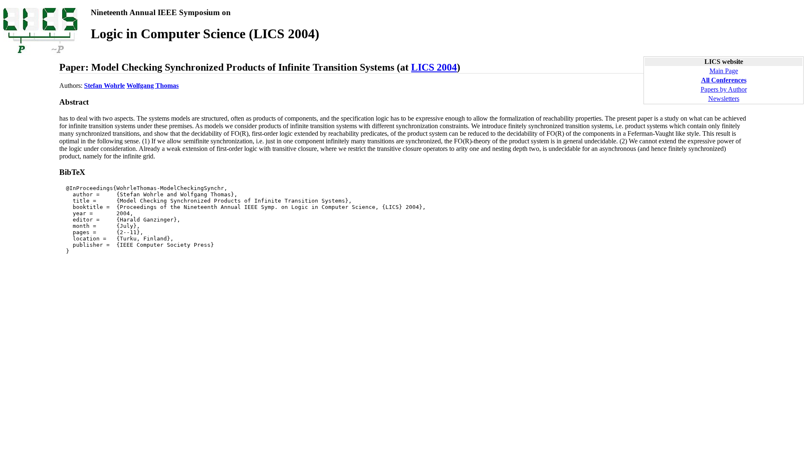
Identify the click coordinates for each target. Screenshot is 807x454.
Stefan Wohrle (104, 85)
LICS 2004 (434, 67)
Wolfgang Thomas (153, 85)
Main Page (723, 70)
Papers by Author (724, 89)
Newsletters (723, 98)
